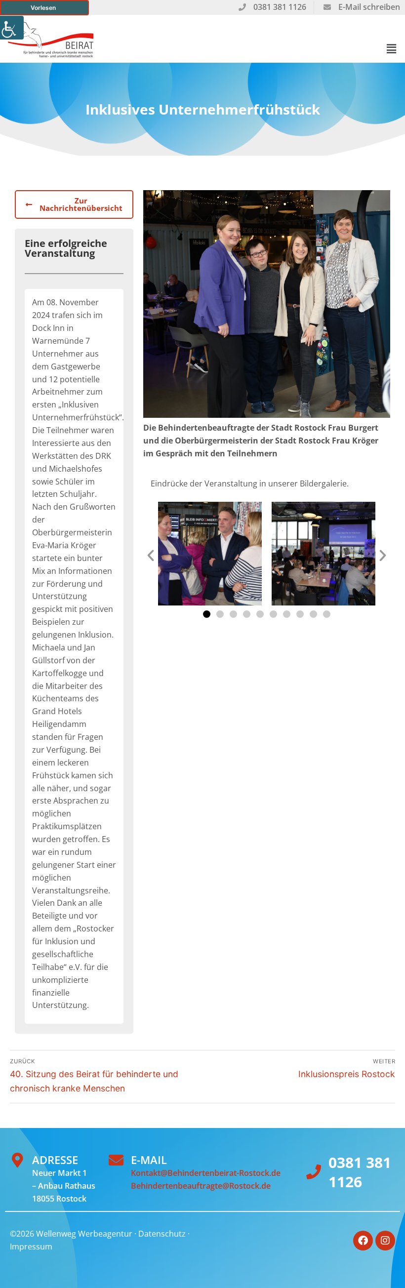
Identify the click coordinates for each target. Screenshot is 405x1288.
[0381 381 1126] (313, 1172)
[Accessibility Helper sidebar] (12, 28)
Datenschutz (162, 1233)
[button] (391, 49)
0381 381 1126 (359, 1172)
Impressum (31, 1246)
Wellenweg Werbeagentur (84, 1233)
